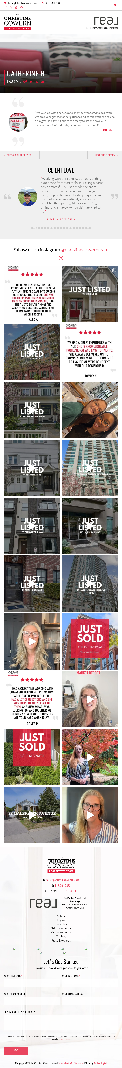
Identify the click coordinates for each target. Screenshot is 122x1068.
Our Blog (61, 936)
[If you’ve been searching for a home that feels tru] (32, 468)
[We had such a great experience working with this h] (90, 352)
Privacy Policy (64, 1039)
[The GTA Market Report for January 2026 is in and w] (32, 641)
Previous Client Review (19, 155)
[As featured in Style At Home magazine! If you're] (32, 583)
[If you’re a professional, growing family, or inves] (90, 583)
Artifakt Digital (100, 1063)
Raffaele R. (51, 211)
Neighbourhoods (61, 928)
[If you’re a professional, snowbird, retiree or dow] (90, 757)
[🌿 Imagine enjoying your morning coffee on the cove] (90, 294)
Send (16, 1050)
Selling (61, 916)
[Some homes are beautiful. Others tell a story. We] (32, 410)
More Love (68, 211)
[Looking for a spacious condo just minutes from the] (90, 526)
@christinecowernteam (85, 249)
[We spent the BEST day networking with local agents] (90, 410)
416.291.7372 (53, 3)
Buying (61, 920)
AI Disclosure (77, 1063)
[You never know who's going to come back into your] (32, 294)
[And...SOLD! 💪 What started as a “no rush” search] (90, 641)
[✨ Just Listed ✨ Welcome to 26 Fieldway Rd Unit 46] (32, 526)
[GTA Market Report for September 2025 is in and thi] (90, 699)
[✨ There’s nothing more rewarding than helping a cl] (32, 699)
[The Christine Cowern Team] (18, 22)
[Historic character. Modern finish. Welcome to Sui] (32, 352)
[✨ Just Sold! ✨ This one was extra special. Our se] (32, 757)
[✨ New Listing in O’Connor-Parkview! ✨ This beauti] (32, 815)
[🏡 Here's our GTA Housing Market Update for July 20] (90, 815)
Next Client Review (105, 155)
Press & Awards (61, 940)
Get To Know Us (61, 932)
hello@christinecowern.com (23, 3)
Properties (61, 924)
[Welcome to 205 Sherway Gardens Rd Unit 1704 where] (90, 468)
